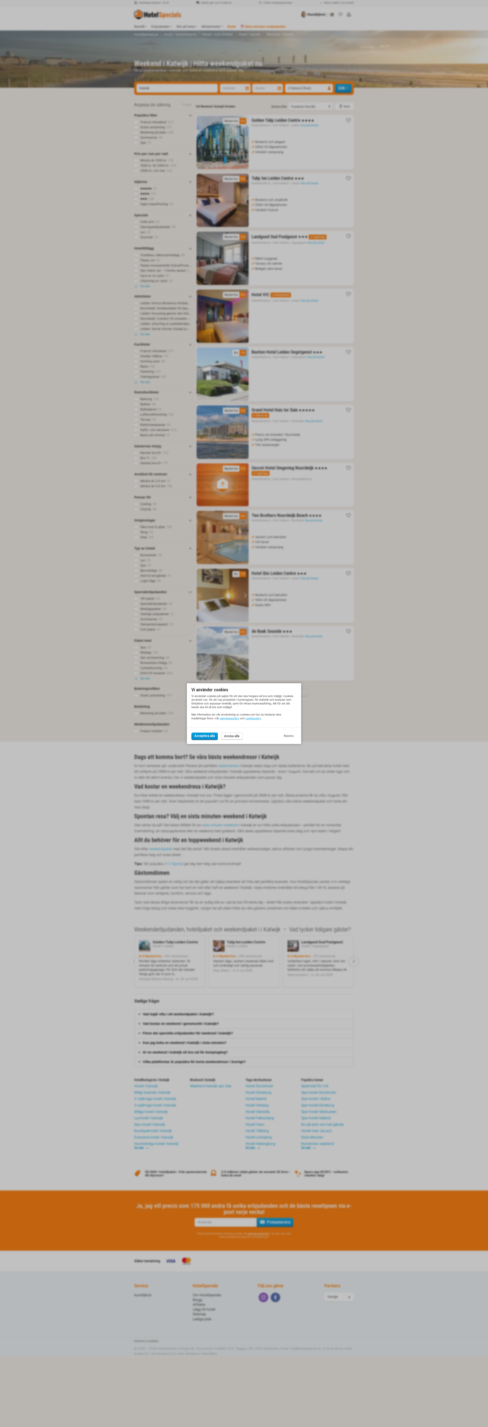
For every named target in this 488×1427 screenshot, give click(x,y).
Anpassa (289, 736)
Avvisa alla (231, 736)
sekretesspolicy (229, 718)
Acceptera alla (204, 736)
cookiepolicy (253, 718)
